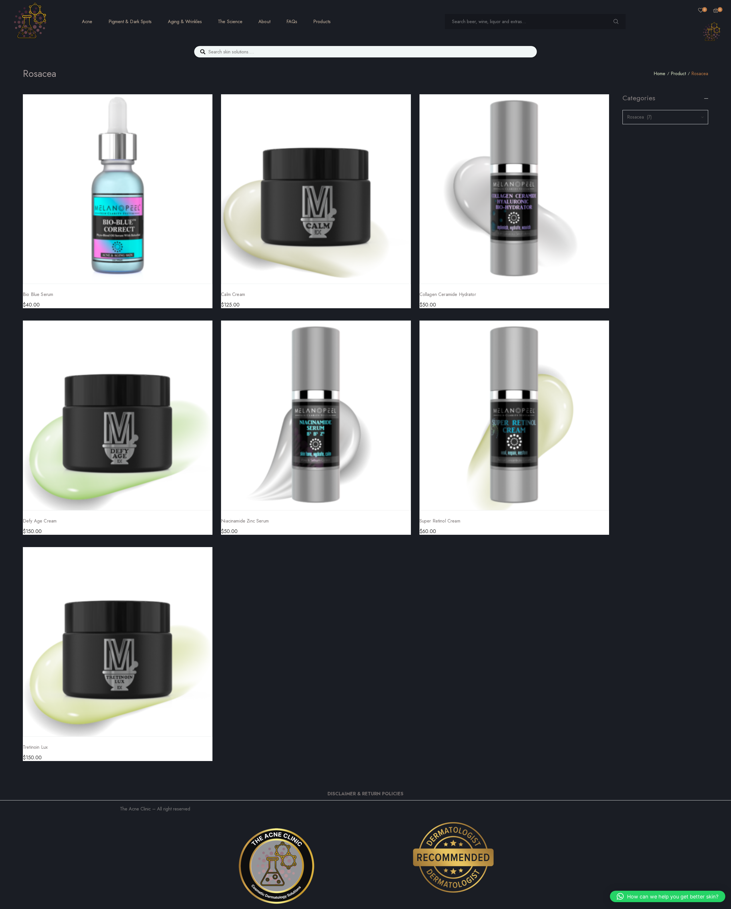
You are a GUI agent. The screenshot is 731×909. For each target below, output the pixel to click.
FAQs (291, 21)
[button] (667, 896)
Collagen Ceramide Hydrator (447, 294)
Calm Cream (233, 294)
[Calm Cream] (315, 189)
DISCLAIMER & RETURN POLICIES (365, 793)
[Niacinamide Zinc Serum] (315, 415)
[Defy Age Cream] (117, 415)
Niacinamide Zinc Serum (245, 521)
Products (322, 21)
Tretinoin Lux (35, 747)
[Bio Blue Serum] (117, 189)
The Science (230, 21)
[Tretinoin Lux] (117, 641)
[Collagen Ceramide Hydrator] (514, 189)
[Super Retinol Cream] (514, 415)
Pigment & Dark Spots (130, 21)
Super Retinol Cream (439, 521)
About (264, 21)
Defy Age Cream (40, 521)
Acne (87, 21)
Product (678, 73)
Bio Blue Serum (38, 294)
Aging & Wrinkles (185, 21)
